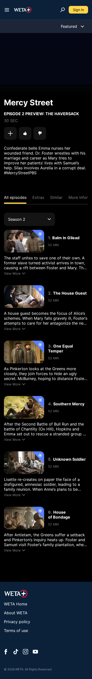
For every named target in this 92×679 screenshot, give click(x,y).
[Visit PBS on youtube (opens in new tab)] (35, 652)
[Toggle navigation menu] (7, 10)
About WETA (15, 612)
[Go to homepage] (23, 10)
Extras (38, 197)
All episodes (15, 197)
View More (12, 273)
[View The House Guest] (24, 296)
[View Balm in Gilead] (24, 241)
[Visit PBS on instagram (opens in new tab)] (25, 652)
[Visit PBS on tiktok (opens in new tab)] (16, 652)
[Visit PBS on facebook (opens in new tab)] (6, 652)
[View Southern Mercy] (24, 407)
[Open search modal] (62, 9)
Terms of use (16, 630)
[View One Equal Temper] (24, 352)
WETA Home (15, 603)
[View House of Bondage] (24, 518)
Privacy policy (17, 621)
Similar (56, 197)
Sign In (78, 10)
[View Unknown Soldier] (24, 462)
